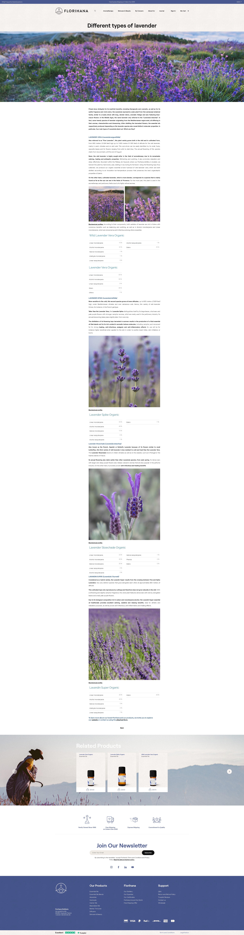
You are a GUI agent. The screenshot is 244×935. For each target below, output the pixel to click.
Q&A (159, 891)
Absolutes (93, 897)
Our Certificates (129, 897)
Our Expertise (128, 894)
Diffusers (93, 911)
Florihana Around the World (133, 900)
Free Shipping (110, 827)
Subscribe (148, 853)
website (95, 720)
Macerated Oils (95, 906)
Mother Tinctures (95, 908)
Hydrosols (93, 900)
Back (122, 728)
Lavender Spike (118, 311)
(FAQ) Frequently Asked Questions (12, 2)
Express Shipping (134, 827)
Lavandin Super (119, 580)
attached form (122, 720)
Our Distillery (128, 891)
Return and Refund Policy (166, 894)
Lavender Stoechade (99, 453)
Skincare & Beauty (96, 914)
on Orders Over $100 (110, 829)
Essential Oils (94, 891)
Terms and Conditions (167, 932)
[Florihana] (71, 11)
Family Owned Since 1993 (87, 827)
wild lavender (101, 156)
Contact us (162, 900)
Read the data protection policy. (124, 859)
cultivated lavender (109, 177)
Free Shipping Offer (130, 903)
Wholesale (161, 903)
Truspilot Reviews (164, 897)
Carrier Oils (93, 903)
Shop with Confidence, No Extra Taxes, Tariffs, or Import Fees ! (122, 2)
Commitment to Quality (157, 827)
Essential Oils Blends (97, 894)
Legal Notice (184, 932)
